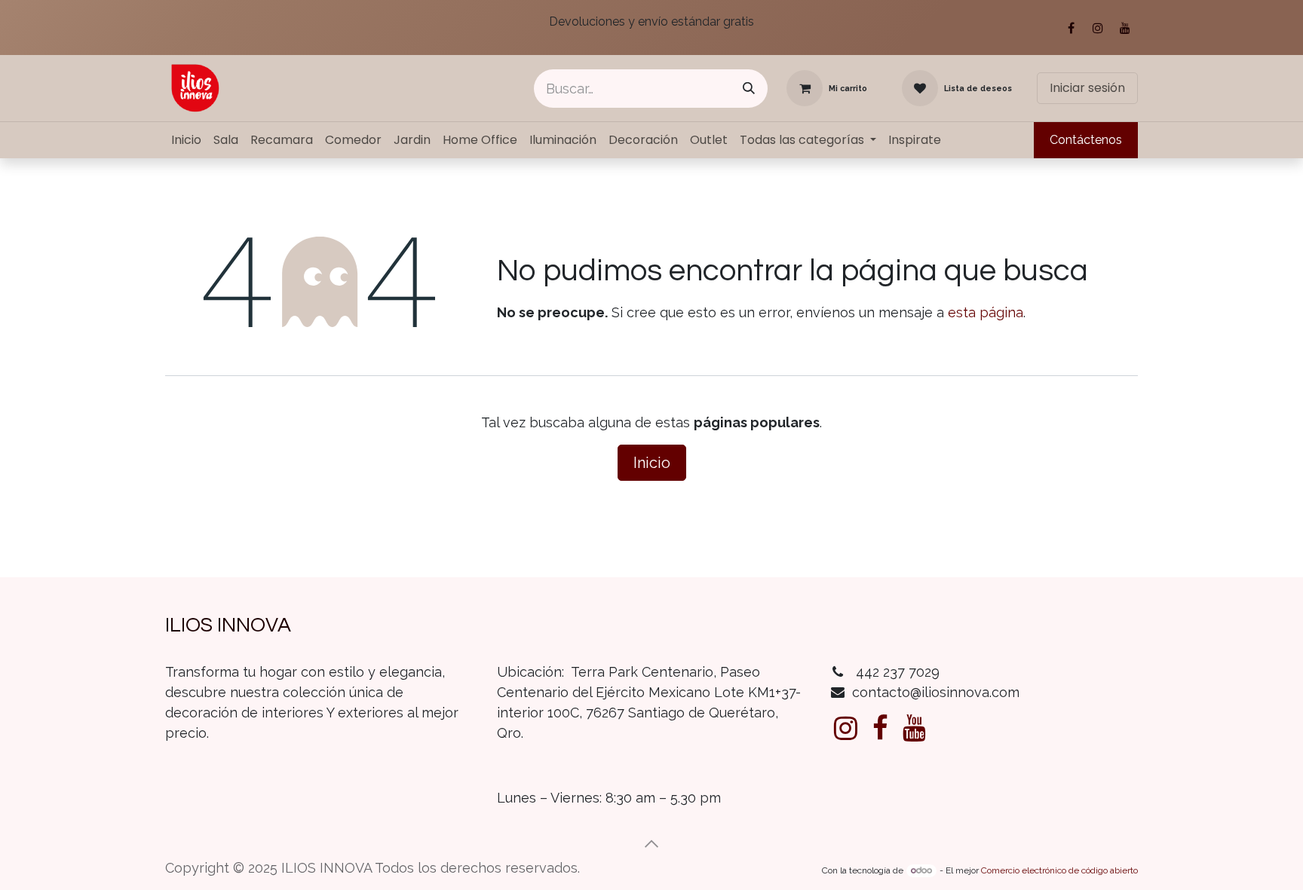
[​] (845, 728)
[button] (651, 844)
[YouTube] (1125, 28)
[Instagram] (1098, 28)
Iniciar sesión (1087, 87)
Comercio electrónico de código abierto (1059, 870)
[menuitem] (186, 140)
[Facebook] (1071, 28)
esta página (985, 312)
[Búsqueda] (749, 88)
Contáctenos (1086, 140)
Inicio (651, 463)
